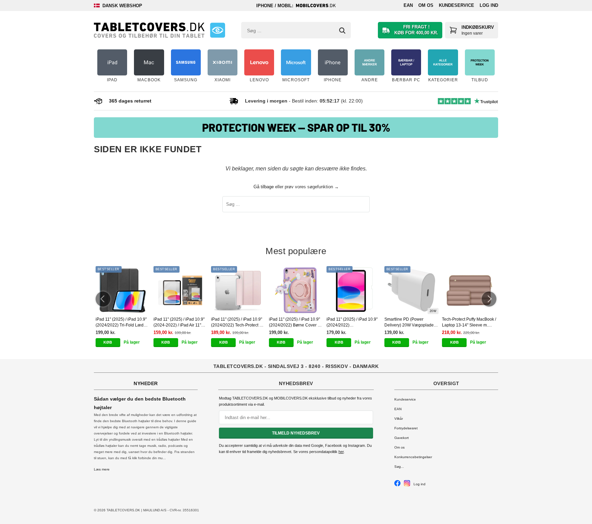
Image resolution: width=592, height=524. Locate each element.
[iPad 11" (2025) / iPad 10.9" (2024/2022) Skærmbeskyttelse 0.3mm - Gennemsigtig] (353, 290)
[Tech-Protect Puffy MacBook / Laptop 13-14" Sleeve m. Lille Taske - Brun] (469, 290)
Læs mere (102, 469)
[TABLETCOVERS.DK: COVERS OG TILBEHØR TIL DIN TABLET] (149, 30)
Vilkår (398, 418)
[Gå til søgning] (342, 30)
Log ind (489, 5)
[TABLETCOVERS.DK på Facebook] (397, 485)
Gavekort (401, 438)
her (341, 452)
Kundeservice (456, 5)
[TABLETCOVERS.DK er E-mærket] (217, 30)
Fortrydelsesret (406, 428)
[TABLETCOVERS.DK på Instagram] (407, 485)
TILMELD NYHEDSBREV (296, 433)
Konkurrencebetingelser (413, 457)
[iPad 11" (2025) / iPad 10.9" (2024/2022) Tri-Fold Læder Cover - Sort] (123, 290)
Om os (425, 5)
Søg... (399, 466)
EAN (408, 5)
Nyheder (146, 383)
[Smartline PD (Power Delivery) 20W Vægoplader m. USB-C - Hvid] (411, 290)
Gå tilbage (264, 186)
